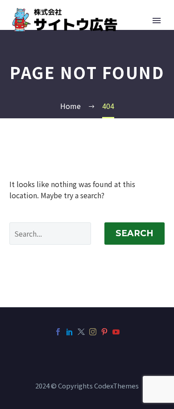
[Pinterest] (104, 331)
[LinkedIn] (69, 331)
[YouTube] (116, 331)
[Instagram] (92, 331)
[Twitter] (81, 331)
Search (134, 233)
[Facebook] (58, 331)
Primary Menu (157, 20)
